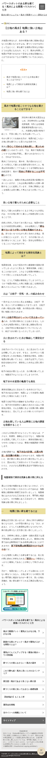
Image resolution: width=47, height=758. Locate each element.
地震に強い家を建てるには (18, 91)
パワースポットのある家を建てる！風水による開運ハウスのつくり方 (19, 6)
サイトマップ (9, 720)
